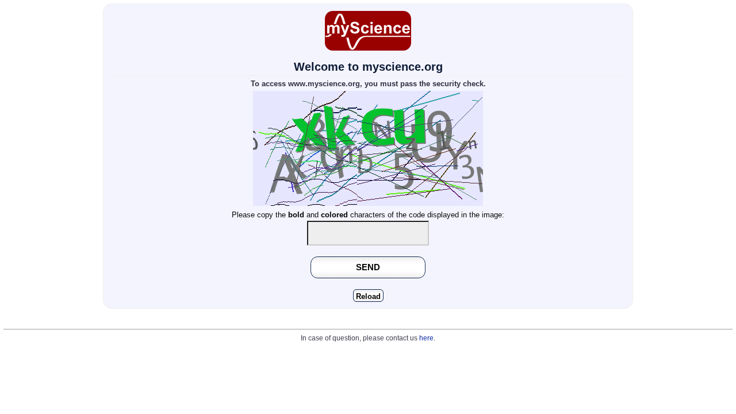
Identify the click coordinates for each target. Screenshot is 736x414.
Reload (368, 296)
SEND (368, 267)
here (426, 338)
